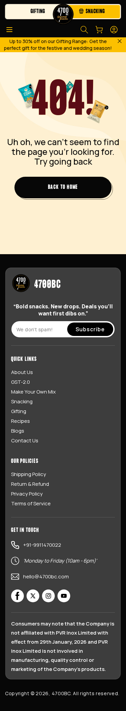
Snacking (22, 401)
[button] (9, 30)
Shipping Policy (28, 474)
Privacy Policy (27, 493)
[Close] (119, 41)
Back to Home (63, 187)
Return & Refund (30, 483)
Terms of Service (31, 503)
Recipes (20, 421)
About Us (22, 372)
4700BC (61, 693)
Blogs (17, 430)
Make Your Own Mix (33, 391)
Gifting (18, 411)
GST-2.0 (20, 381)
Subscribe (90, 329)
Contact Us (24, 440)
